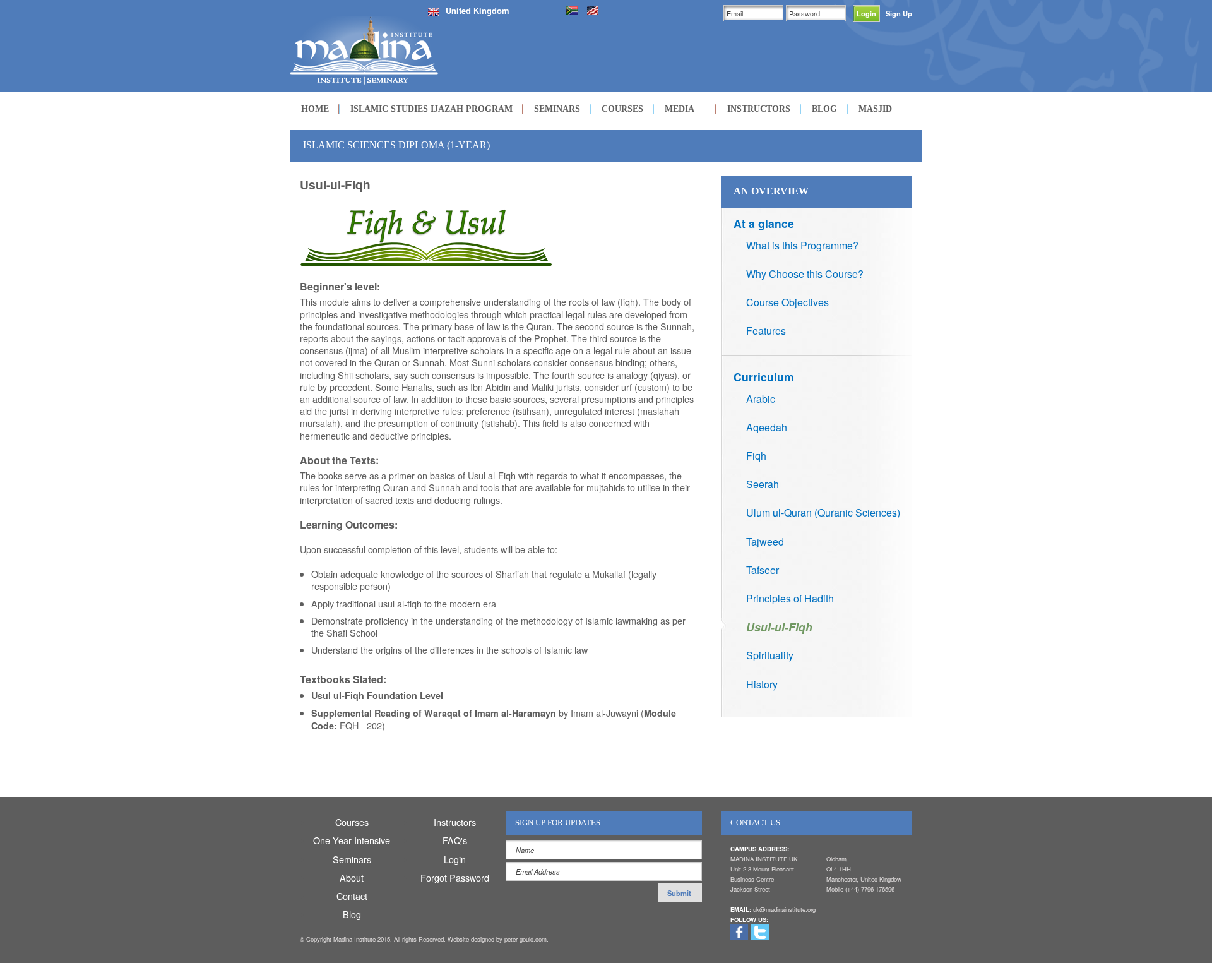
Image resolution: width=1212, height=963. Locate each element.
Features (766, 330)
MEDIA (679, 109)
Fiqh (756, 455)
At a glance (764, 223)
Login (455, 859)
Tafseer (762, 570)
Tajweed (765, 541)
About (352, 877)
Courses (352, 821)
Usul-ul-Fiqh (779, 627)
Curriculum (764, 377)
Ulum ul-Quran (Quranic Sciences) (823, 512)
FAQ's (455, 840)
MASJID (875, 109)
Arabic (760, 399)
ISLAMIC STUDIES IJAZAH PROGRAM (431, 109)
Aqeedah (766, 427)
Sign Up (899, 13)
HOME (315, 109)
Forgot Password (454, 877)
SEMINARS (557, 109)
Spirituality (769, 655)
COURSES (622, 109)
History (762, 684)
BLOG (824, 109)
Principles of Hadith (790, 598)
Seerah (762, 484)
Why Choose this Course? (805, 273)
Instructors (455, 821)
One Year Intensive (351, 840)
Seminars (352, 859)
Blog (352, 914)
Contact (351, 895)
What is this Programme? (802, 245)
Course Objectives (787, 302)
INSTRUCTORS (758, 109)
